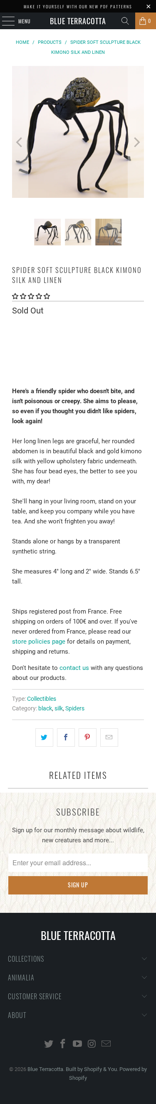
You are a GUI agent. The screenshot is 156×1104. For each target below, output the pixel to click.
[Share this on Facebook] (66, 737)
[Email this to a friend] (109, 737)
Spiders (74, 708)
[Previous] (20, 142)
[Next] (136, 142)
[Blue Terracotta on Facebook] (63, 1044)
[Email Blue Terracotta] (106, 1044)
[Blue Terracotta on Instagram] (92, 1044)
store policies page (38, 641)
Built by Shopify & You (91, 1069)
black (45, 708)
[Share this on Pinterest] (88, 737)
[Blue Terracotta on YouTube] (78, 1044)
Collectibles (41, 698)
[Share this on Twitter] (44, 737)
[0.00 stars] (31, 296)
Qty (16, 328)
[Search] (125, 21)
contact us (74, 668)
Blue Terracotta (78, 20)
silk (58, 708)
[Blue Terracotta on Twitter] (48, 1044)
